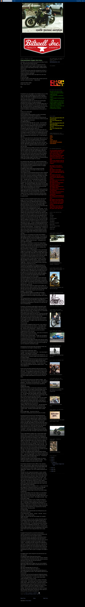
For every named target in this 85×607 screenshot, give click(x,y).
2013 (52, 459)
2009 (52, 471)
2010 (52, 469)
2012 (52, 460)
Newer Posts (23, 598)
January (54, 462)
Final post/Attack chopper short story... (32, 60)
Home (34, 598)
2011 (52, 467)
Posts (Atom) (28, 600)
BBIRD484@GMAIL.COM (55, 62)
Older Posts (45, 598)
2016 (52, 457)
